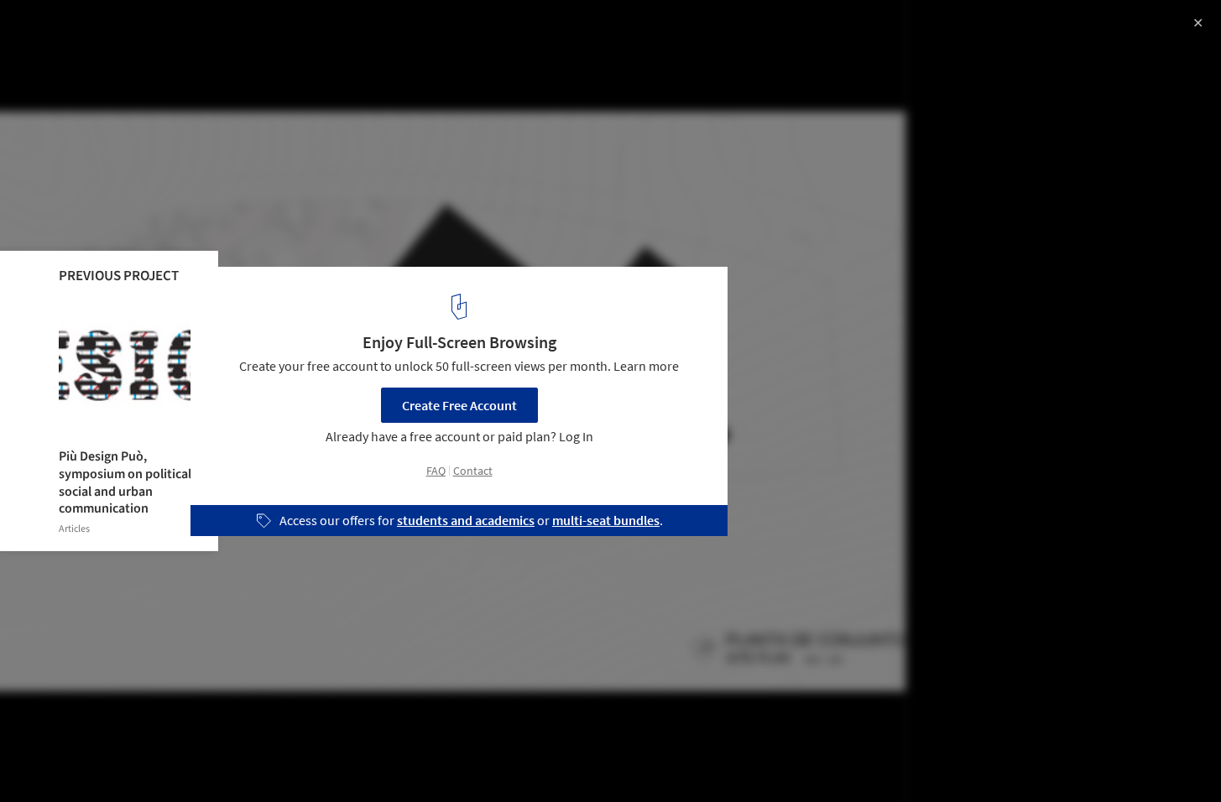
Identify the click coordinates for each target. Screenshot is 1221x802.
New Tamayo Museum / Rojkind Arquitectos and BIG (236, 30)
